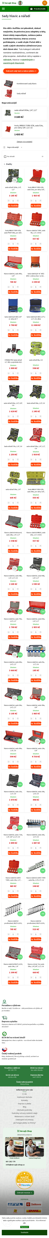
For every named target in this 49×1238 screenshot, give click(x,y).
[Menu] (3, 8)
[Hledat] (44, 2)
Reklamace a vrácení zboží (24, 1116)
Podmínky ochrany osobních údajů (24, 1113)
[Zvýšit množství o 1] (18, 201)
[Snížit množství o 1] (8, 201)
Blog (24, 1107)
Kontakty (24, 1100)
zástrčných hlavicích (13, 63)
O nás (24, 1094)
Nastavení (24, 1227)
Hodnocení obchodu (24, 1097)
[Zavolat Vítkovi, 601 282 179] (20, 3)
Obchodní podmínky (24, 1110)
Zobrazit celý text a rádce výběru (21, 71)
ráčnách (7, 60)
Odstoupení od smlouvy (24, 1120)
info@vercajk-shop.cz (15, 1164)
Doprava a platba (24, 1104)
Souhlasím (24, 1232)
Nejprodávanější (13, 147)
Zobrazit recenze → (24, 1193)
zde (24, 1223)
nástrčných (27, 60)
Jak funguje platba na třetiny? (24, 1123)
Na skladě (25, 156)
